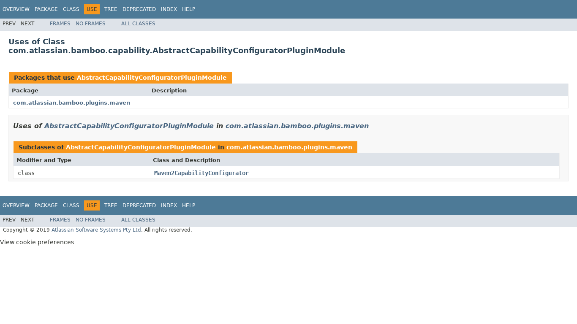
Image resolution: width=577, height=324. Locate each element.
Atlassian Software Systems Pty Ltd (96, 230)
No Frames (91, 24)
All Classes (138, 24)
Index (169, 9)
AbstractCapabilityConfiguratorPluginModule (152, 77)
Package (46, 9)
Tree (110, 9)
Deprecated (139, 9)
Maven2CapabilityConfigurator (201, 173)
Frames (60, 24)
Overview (16, 9)
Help (188, 9)
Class (71, 9)
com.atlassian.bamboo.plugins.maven (71, 103)
